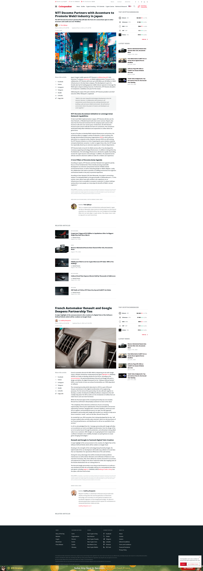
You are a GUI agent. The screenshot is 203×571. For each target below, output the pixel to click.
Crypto (57, 539)
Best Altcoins (90, 536)
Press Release (59, 544)
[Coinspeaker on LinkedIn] (144, 1)
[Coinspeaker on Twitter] (138, 1)
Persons (74, 539)
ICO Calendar (100, 6)
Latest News (124, 43)
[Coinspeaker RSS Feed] (147, 1)
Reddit (60, 93)
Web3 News (74, 199)
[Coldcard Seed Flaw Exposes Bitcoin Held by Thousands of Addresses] (62, 277)
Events (73, 542)
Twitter (60, 84)
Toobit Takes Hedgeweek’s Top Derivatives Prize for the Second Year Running (137, 80)
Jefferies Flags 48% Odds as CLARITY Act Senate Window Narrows (136, 70)
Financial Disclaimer (124, 547)
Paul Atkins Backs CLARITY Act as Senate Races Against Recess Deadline (137, 60)
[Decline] (199, 557)
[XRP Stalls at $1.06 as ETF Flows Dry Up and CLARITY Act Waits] (62, 291)
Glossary (74, 547)
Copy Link (60, 98)
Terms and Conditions (125, 544)
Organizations (75, 536)
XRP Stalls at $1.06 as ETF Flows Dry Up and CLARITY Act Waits (91, 290)
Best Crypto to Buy (92, 533)
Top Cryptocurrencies (129, 12)
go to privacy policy (193, 564)
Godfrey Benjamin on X (85, 506)
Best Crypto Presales (93, 539)
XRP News (73, 287)
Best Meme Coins (92, 544)
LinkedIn (60, 95)
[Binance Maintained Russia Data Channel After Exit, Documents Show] (62, 249)
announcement (75, 378)
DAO (101, 137)
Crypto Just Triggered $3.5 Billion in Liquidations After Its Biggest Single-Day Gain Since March (92, 234)
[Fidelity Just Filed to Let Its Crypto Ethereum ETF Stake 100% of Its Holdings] (62, 263)
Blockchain (59, 542)
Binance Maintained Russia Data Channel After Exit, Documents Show (92, 248)
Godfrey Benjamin (66, 320)
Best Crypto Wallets (92, 547)
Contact (119, 1)
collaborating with (103, 77)
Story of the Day (60, 533)
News (78, 6)
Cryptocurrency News (93, 199)
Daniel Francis (76, 237)
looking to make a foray (105, 469)
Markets (58, 536)
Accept (183, 564)
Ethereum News (75, 259)
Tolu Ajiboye (64, 25)
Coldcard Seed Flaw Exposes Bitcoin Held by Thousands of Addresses (93, 276)
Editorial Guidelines (124, 542)
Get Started (188, 568)
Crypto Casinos (110, 6)
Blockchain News (82, 199)
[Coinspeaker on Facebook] (135, 1)
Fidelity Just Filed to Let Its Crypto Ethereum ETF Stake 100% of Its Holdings (92, 262)
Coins (73, 533)
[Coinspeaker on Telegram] (141, 1)
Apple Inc (86, 469)
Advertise (127, 1)
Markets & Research (121, 6)
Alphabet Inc (105, 374)
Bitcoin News (74, 231)
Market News (74, 485)
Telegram (60, 90)
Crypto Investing (91, 6)
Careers (121, 539)
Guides (83, 6)
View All (144, 39)
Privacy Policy (123, 550)
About (112, 1)
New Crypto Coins (92, 542)
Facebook (60, 81)
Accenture (87, 79)
